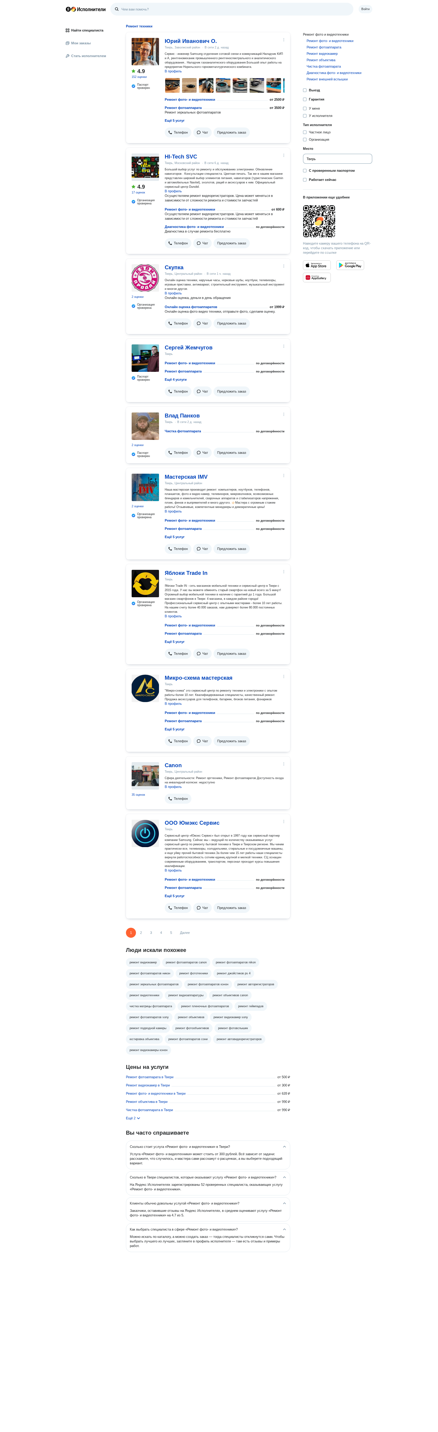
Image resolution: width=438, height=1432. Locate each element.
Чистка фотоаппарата (183, 431)
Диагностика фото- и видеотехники (194, 227)
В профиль (173, 71)
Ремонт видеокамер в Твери (148, 1085)
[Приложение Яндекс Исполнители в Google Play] (350, 265)
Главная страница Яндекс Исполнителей (86, 9)
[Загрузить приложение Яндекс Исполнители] (337, 221)
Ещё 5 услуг (175, 120)
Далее (185, 933)
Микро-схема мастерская (198, 678)
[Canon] (145, 776)
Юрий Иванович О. (191, 41)
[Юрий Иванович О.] (145, 51)
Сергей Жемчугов (189, 347)
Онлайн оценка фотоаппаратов (191, 307)
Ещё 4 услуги (176, 379)
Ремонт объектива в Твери (146, 1102)
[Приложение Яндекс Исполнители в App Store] (317, 265)
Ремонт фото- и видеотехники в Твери (155, 1093)
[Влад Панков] (145, 426)
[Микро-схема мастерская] (145, 688)
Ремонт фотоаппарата (183, 108)
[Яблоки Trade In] (145, 583)
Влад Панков (182, 415)
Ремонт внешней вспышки (327, 79)
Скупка (174, 267)
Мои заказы (81, 43)
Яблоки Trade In (186, 573)
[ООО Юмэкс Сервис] (145, 833)
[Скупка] (145, 278)
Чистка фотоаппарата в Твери (149, 1110)
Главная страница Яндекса (68, 9)
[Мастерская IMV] (145, 487)
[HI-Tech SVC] (145, 167)
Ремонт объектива (321, 60)
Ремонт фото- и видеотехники (190, 99)
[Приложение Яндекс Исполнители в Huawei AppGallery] (317, 277)
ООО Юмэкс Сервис (192, 823)
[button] (178, 132)
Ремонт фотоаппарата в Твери (149, 1077)
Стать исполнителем (88, 56)
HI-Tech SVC (181, 156)
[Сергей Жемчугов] (145, 358)
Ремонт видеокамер (322, 53)
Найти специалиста (87, 30)
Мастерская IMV (186, 477)
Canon (173, 765)
